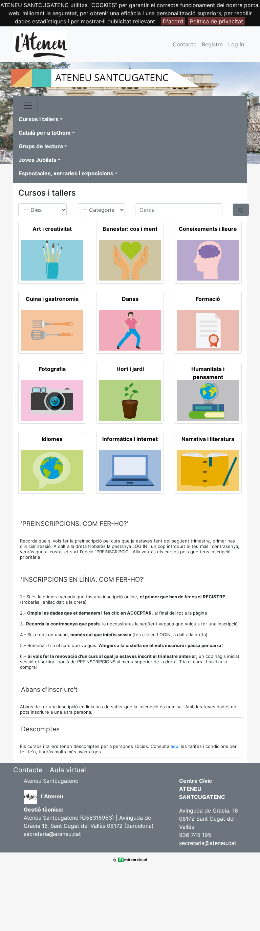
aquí (176, 746)
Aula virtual (68, 770)
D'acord (173, 21)
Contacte (184, 44)
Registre (212, 44)
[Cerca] (241, 209)
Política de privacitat (216, 21)
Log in (236, 44)
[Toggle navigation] (28, 105)
